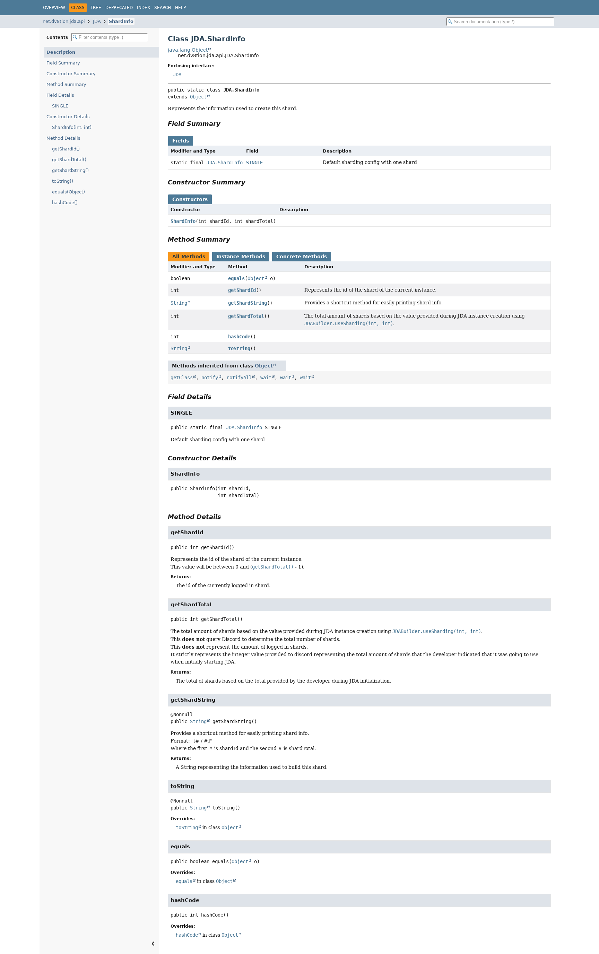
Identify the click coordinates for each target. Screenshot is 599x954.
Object (198, 96)
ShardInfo (121, 21)
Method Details (63, 138)
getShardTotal (246, 316)
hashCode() (65, 202)
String (179, 303)
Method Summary (66, 84)
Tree (95, 7)
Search (162, 7)
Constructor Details (68, 116)
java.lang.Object (188, 50)
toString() (62, 181)
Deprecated (119, 7)
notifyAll (239, 377)
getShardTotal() (69, 159)
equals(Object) (68, 191)
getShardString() (70, 170)
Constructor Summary (71, 73)
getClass (182, 377)
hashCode (239, 336)
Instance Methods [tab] (240, 256)
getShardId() (66, 148)
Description (60, 52)
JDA (97, 21)
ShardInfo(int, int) (72, 127)
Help (180, 7)
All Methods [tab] (188, 256)
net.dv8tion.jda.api (64, 21)
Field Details (60, 95)
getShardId (242, 290)
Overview (54, 7)
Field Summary (63, 63)
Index (143, 7)
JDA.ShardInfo (225, 162)
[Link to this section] (225, 123)
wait (265, 377)
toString (239, 348)
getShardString (247, 303)
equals (236, 278)
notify (209, 377)
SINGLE (60, 106)
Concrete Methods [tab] (301, 256)
